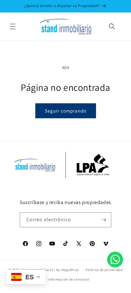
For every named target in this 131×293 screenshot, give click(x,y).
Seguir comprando (65, 111)
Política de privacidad (104, 269)
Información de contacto (68, 279)
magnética (70, 269)
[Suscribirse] (104, 219)
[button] (13, 26)
